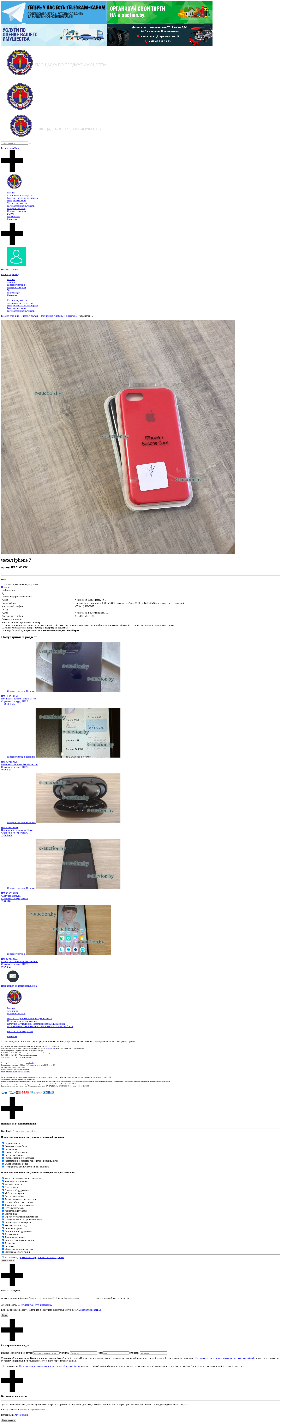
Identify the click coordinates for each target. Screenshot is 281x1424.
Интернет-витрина (16, 211)
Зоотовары (10, 1243)
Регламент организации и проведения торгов (29, 1018)
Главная (11, 192)
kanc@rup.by (50, 1048)
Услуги (10, 214)
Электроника (11, 1187)
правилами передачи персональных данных (42, 1257)
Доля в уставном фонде (16, 1163)
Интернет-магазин (16, 208)
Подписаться (8, 1260)
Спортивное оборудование (18, 1231)
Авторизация (21, 1415)
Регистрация (7, 148)
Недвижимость (12, 1143)
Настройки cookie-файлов (20, 1031)
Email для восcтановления (14, 1409)
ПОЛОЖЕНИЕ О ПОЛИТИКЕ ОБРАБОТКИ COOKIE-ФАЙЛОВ (40, 1026)
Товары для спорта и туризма (19, 1205)
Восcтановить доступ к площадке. (35, 1305)
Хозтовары (10, 1246)
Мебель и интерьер (14, 1193)
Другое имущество (14, 1155)
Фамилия (64, 1353)
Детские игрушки (13, 1228)
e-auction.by (30, 1063)
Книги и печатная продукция (19, 1240)
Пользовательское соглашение (22, 1021)
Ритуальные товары (14, 1208)
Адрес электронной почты (14, 1298)
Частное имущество (17, 203)
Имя (100, 1353)
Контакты (12, 219)
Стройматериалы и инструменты (21, 1216)
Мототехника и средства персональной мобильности (31, 1161)
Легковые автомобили (16, 1146)
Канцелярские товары (16, 1211)
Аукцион (11, 282)
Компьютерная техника (16, 1181)
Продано (5, 587)
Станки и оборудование (17, 1152)
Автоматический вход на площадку (113, 1298)
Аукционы (12, 1011)
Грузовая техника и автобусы (19, 1158)
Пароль (59, 1298)
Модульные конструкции (17, 1252)
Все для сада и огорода (16, 1225)
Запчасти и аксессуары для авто (20, 1199)
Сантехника (11, 1214)
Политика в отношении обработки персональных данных (36, 1024)
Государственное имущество (21, 206)
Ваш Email (6, 1131)
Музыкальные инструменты (19, 1249)
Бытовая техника (13, 1184)
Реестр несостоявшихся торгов (22, 198)
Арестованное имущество (20, 195)
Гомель (14, 1071)
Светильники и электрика (18, 1222)
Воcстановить (8, 1420)
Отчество (134, 1353)
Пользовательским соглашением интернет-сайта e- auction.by (49, 1366)
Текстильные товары (15, 1237)
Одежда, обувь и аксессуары (19, 1202)
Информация (13, 216)
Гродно (20, 1071)
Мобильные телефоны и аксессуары (23, 1178)
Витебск (9, 1071)
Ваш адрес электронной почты (16, 1353)
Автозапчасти (12, 1234)
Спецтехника (11, 1149)
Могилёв (27, 1071)
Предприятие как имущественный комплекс (27, 1166)
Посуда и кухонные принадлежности (23, 1219)
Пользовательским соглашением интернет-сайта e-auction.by (225, 1358)
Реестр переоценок (16, 200)
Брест (3, 1071)
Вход (16, 148)
